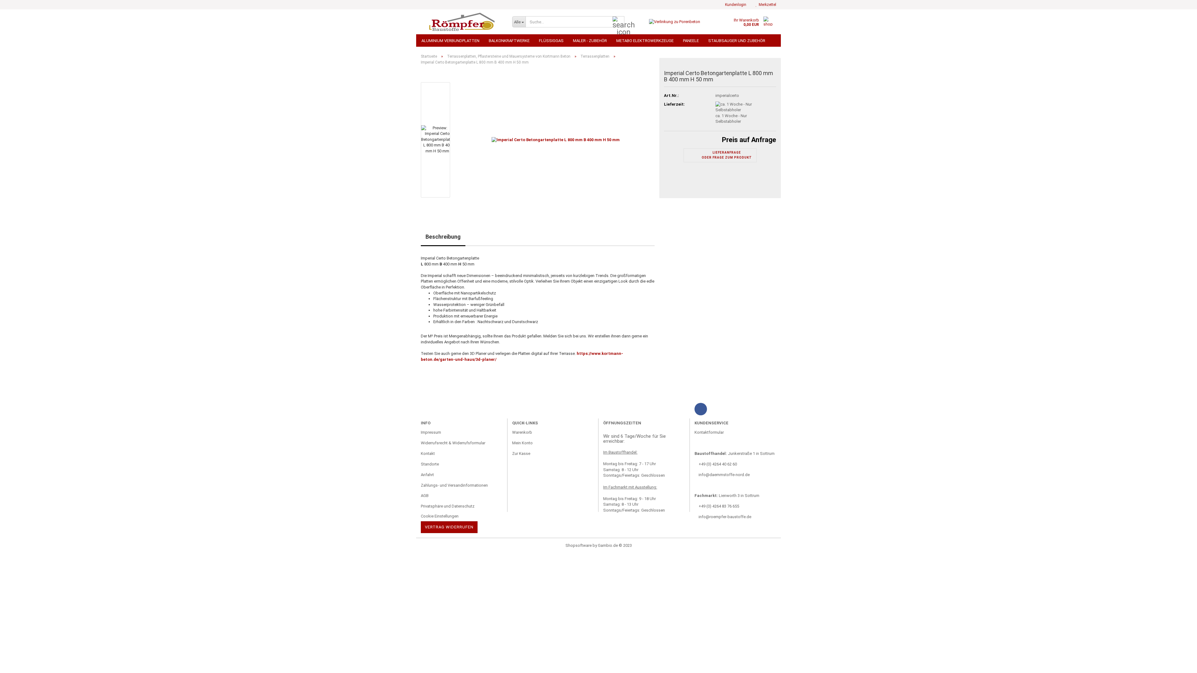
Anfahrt (427, 474)
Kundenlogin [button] (734, 4)
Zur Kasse (521, 453)
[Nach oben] (17, 663)
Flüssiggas (551, 40)
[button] (439, 79)
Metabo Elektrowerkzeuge (645, 40)
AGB (425, 495)
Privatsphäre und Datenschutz (447, 506)
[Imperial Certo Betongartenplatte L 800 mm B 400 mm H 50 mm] (556, 139)
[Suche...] (618, 22)
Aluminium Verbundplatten (450, 40)
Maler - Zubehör (590, 40)
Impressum (431, 432)
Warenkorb (522, 432)
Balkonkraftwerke (509, 40)
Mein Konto (522, 443)
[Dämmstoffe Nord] (462, 21)
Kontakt (428, 453)
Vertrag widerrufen (449, 527)
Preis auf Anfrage (749, 140)
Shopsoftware (578, 545)
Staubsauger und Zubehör (736, 40)
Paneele (691, 40)
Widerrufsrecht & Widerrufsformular (453, 443)
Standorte (430, 464)
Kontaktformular (709, 432)
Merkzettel (766, 4)
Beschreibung (443, 236)
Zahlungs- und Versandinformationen (454, 485)
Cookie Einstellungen (440, 516)
